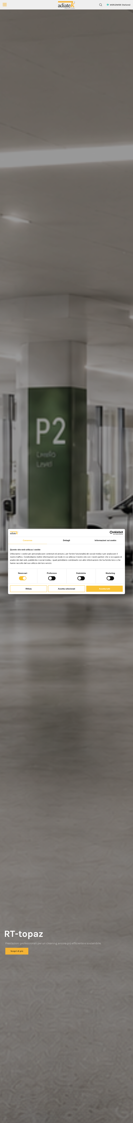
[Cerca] (100, 4)
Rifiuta (29, 589)
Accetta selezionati (66, 589)
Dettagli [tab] (66, 540)
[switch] (52, 578)
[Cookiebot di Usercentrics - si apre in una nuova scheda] (111, 533)
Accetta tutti (104, 589)
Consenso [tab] (27, 540)
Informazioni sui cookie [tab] (105, 540)
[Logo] (66, 5)
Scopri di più (17, 951)
